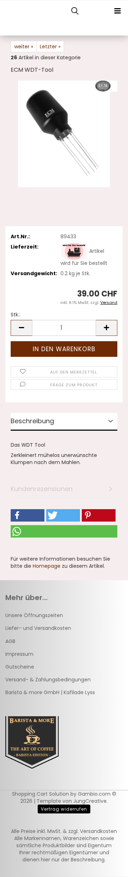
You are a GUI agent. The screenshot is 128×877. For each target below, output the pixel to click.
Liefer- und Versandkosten (38, 628)
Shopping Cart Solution (40, 793)
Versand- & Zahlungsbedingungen (48, 679)
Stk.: (15, 314)
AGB (10, 641)
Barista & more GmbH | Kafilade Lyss (50, 692)
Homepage (46, 566)
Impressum (19, 654)
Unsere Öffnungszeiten (34, 615)
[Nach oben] (108, 866)
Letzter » (50, 46)
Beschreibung (32, 420)
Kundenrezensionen (42, 488)
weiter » (23, 46)
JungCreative (90, 801)
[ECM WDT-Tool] (64, 133)
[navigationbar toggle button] (117, 11)
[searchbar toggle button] (74, 11)
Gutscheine (19, 666)
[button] (21, 328)
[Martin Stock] (2, 18)
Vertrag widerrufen (64, 809)
